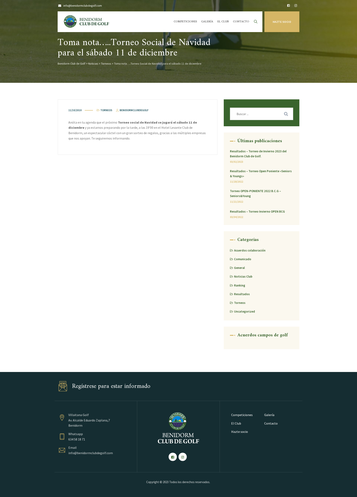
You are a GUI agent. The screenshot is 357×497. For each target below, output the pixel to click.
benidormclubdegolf (134, 110)
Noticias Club (243, 276)
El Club (223, 21)
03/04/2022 (236, 217)
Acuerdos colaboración (249, 250)
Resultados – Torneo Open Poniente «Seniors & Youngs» (261, 173)
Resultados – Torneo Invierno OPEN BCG (257, 211)
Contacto (241, 21)
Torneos (106, 110)
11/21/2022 (236, 201)
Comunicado (242, 259)
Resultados (242, 294)
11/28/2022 (236, 181)
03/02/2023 (236, 162)
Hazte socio (282, 22)
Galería (207, 21)
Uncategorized (244, 311)
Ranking (239, 285)
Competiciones (185, 21)
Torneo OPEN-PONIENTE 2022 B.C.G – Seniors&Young (255, 193)
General (239, 268)
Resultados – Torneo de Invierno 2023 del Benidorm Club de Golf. (258, 153)
